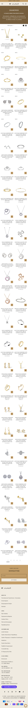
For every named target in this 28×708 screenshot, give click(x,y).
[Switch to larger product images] (23, 25)
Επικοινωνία (4, 658)
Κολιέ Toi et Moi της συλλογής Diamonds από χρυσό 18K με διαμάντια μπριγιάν (7, 45)
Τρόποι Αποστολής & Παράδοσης (9, 634)
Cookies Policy (4, 619)
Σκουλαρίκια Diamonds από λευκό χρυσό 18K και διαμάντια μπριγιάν (21, 530)
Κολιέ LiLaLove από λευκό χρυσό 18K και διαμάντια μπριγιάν (21, 265)
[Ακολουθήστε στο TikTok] (23, 691)
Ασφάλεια (3, 640)
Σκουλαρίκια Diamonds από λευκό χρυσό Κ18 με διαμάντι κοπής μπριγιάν (21, 552)
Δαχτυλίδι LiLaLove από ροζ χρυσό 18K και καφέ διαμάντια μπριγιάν (21, 287)
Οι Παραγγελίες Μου (6, 651)
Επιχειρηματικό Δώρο (6, 603)
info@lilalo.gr (8, 681)
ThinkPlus (22, 698)
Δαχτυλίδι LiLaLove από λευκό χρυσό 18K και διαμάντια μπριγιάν (21, 243)
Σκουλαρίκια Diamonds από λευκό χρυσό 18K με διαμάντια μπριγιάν (7, 156)
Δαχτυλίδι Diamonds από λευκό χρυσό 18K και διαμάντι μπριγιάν (7, 353)
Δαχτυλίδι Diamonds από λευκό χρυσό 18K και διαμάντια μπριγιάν (20, 156)
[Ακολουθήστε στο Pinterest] (16, 691)
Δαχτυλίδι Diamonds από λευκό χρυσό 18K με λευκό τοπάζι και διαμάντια (20, 463)
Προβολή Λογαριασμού (6, 646)
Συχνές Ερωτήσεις (5, 643)
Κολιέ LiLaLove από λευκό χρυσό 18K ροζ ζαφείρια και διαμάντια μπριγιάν (7, 287)
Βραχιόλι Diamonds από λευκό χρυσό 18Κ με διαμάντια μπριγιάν (21, 309)
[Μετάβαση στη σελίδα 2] (20, 560)
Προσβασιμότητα (5, 624)
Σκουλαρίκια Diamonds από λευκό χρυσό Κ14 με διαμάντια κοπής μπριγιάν (7, 112)
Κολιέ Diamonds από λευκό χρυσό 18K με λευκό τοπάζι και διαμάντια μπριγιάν (21, 486)
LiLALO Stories (4, 632)
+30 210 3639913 (5, 672)
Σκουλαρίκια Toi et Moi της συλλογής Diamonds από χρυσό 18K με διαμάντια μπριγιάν (21, 45)
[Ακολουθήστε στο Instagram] (12, 691)
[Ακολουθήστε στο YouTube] (19, 691)
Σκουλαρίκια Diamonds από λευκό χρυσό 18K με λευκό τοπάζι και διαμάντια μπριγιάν (7, 486)
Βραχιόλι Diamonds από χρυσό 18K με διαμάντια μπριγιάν (21, 67)
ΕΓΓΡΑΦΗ (14, 580)
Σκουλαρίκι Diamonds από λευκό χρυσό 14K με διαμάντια (7, 508)
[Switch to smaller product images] (26, 25)
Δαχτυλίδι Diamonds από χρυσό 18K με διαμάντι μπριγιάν (7, 89)
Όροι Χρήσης (4, 613)
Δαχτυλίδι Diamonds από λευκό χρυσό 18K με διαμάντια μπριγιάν (7, 134)
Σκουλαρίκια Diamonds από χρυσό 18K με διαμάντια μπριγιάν (7, 375)
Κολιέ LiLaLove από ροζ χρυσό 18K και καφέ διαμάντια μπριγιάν (7, 309)
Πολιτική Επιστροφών (6, 622)
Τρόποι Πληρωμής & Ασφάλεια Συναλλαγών (12, 637)
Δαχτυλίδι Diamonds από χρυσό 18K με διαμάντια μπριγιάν (7, 67)
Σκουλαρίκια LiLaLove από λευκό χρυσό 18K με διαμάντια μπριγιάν (7, 265)
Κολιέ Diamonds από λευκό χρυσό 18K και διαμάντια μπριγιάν (7, 331)
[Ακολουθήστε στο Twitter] (8, 691)
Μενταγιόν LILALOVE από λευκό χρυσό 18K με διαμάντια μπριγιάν (7, 462)
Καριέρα (3, 606)
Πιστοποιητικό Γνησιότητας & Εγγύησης (10, 598)
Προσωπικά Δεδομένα (6, 616)
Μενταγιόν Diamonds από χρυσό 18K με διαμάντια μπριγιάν (20, 375)
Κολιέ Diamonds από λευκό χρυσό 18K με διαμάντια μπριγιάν (21, 221)
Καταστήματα (4, 600)
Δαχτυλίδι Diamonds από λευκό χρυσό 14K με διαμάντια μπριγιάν (20, 89)
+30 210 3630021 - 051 (7, 668)
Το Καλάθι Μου (5, 648)
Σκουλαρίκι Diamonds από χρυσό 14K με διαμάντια (20, 508)
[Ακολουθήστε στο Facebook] (4, 691)
